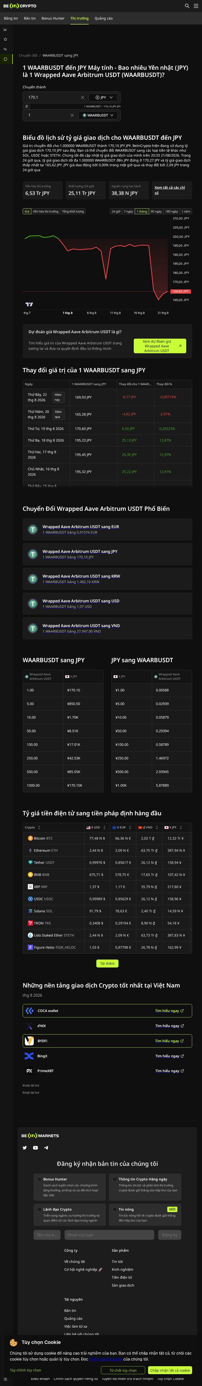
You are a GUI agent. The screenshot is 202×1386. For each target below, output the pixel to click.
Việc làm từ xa (75, 1326)
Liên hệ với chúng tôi (81, 1334)
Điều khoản (40, 1378)
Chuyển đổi (28, 55)
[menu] (6, 44)
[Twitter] (25, 1148)
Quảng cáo (104, 18)
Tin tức (117, 1261)
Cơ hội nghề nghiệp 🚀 (83, 1269)
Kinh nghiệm (122, 1269)
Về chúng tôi (74, 1261)
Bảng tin (11, 18)
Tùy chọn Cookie (170, 1378)
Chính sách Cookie (105, 1359)
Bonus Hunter (53, 18)
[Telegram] (46, 1148)
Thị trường (79, 18)
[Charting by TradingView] (29, 304)
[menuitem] (6, 29)
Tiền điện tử (122, 1277)
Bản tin (30, 18)
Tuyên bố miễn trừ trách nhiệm (127, 1378)
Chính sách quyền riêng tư (76, 1378)
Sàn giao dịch (123, 1285)
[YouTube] (35, 1148)
